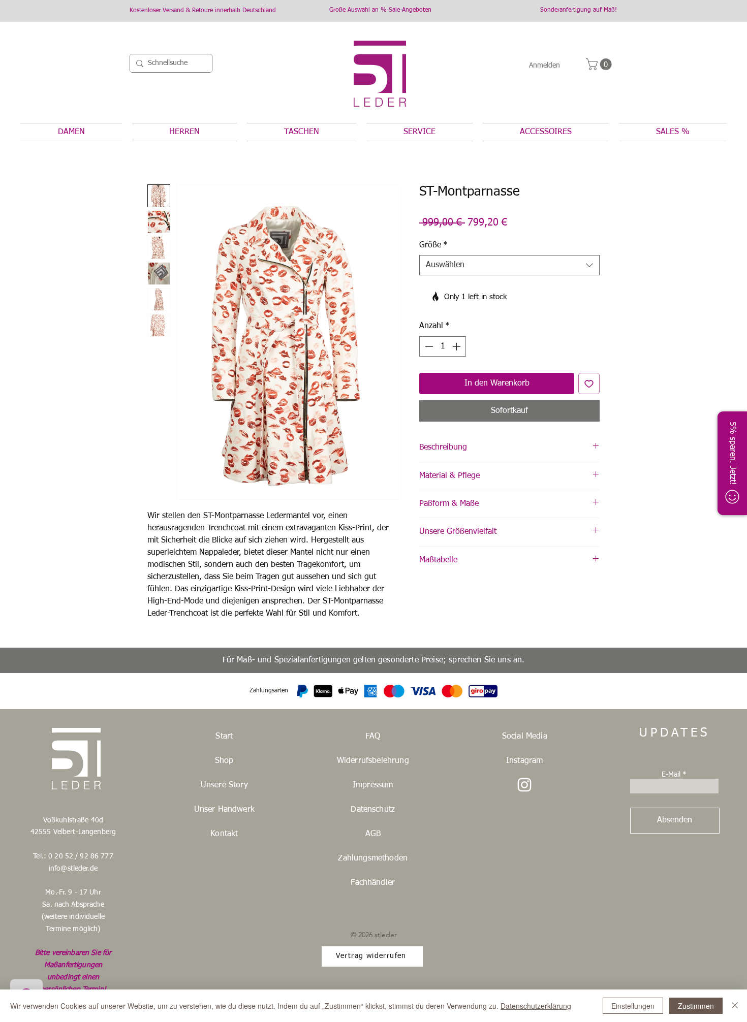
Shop (224, 761)
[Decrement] (428, 346)
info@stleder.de (73, 868)
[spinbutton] (442, 346)
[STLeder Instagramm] (524, 785)
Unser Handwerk (224, 810)
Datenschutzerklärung (536, 1006)
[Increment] (457, 346)
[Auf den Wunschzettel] (589, 383)
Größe (433, 245)
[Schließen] (735, 1006)
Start (224, 736)
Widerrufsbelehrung (373, 761)
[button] (600, 64)
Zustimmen (696, 1006)
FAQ (372, 736)
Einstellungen (633, 1006)
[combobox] (509, 265)
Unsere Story (224, 785)
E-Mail (671, 774)
